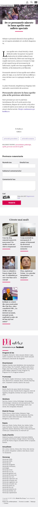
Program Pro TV (7, 372)
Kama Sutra (20, 357)
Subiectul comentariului (11, 171)
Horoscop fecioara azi (9, 475)
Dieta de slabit (7, 417)
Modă (4, 387)
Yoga (28, 413)
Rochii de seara (12, 389)
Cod (3, 194)
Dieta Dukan (16, 413)
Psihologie (20, 401)
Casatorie (10, 357)
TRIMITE (11, 203)
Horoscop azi (6, 463)
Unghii (12, 379)
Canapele (5, 439)
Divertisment (7, 363)
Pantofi (16, 391)
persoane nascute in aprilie (15, 147)
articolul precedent (11, 139)
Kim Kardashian (29, 365)
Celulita (26, 381)
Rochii (7, 379)
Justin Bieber (6, 370)
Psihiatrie (20, 407)
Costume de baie (7, 391)
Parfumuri (18, 379)
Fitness (8, 413)
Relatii (27, 355)
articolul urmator (28, 139)
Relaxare (23, 413)
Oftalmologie (20, 405)
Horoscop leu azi (7, 487)
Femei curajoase (29, 441)
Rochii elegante (24, 391)
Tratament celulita (12, 382)
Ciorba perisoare (29, 429)
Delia (24, 369)
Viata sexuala (20, 355)
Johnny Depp (6, 367)
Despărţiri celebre (16, 451)
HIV (8, 407)
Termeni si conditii (24, 501)
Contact (6, 503)
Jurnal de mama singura (10, 441)
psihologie (27, 144)
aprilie (4, 147)
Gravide (21, 441)
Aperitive (5, 429)
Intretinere (5, 415)
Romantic (12, 355)
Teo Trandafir (15, 367)
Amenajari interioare (21, 437)
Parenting (30, 439)
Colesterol (14, 403)
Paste (10, 425)
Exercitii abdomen (21, 415)
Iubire (4, 357)
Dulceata (9, 427)
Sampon (16, 381)
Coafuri (24, 379)
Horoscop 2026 (7, 459)
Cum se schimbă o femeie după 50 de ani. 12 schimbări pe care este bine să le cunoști (9, 275)
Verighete (11, 393)
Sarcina (4, 401)
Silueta (25, 417)
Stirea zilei (18, 449)
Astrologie (5, 468)
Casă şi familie (8, 435)
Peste (19, 425)
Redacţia (33, 501)
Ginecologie (28, 401)
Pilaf (22, 429)
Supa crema (28, 427)
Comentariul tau (8, 179)
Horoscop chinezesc (8, 466)
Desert (11, 429)
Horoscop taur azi (8, 477)
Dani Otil (10, 369)
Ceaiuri (10, 401)
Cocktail (21, 427)
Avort (26, 405)
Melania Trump (16, 370)
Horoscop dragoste (8, 464)
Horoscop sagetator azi (9, 482)
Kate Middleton (18, 365)
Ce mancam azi (24, 430)
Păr (3, 379)
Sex (15, 357)
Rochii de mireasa (23, 389)
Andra (20, 369)
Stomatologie (6, 403)
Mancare (5, 425)
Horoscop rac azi (7, 471)
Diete (4, 413)
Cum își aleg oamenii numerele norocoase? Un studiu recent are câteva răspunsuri (9, 242)
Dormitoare (13, 439)
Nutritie (30, 415)
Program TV (26, 370)
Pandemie (8, 453)
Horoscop (6, 457)
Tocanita (15, 427)
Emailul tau (24, 162)
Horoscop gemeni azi (9, 473)
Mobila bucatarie (8, 437)
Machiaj (29, 379)
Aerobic (12, 415)
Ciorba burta (14, 430)
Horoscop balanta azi (9, 489)
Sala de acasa (14, 419)
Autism (4, 442)
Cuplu (31, 355)
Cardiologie (11, 405)
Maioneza (17, 429)
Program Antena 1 (19, 372)
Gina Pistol (30, 369)
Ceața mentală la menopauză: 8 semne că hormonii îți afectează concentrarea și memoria (27, 243)
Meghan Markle (7, 365)
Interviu (12, 449)
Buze (21, 381)
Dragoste (5, 355)
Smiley (15, 369)
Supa (4, 427)
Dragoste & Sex (8, 353)
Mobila (30, 437)
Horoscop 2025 (7, 461)
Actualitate (6, 447)
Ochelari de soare (21, 393)
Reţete (5, 423)
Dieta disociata (17, 417)
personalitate (19, 144)
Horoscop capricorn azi (9, 478)
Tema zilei (26, 449)
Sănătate (6, 399)
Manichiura (9, 381)
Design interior (22, 439)
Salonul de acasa (23, 382)
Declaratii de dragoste (17, 358)
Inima (15, 401)
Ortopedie (12, 407)
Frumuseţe (6, 377)
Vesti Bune (25, 451)
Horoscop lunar (7, 470)
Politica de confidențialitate (9, 501)
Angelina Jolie (25, 367)
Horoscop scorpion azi (9, 480)
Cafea (31, 425)
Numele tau (7, 162)
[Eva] (6, 2)
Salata (27, 425)
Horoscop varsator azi (9, 484)
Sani (3, 381)
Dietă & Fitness (8, 411)
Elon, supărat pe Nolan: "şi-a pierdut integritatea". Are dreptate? (27, 274)
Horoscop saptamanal (9, 492)
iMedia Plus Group (21, 498)
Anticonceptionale (24, 403)
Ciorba (15, 425)
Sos (23, 425)
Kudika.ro (20, 129)
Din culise (5, 449)
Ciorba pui (5, 430)
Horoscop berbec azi (9, 491)
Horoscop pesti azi (8, 485)
